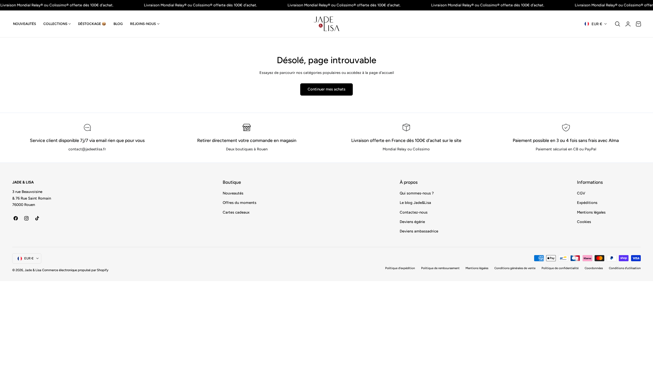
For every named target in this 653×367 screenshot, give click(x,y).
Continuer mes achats (326, 89)
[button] (617, 24)
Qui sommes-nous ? (417, 193)
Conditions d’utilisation (625, 268)
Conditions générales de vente (514, 268)
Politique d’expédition (400, 268)
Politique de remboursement (440, 268)
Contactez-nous (414, 212)
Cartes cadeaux (236, 212)
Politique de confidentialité (560, 268)
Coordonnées (594, 268)
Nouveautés (233, 193)
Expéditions (587, 203)
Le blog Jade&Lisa (415, 203)
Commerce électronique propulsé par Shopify (75, 270)
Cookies (584, 221)
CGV (581, 193)
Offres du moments (239, 203)
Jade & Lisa (32, 270)
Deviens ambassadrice (419, 231)
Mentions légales (591, 212)
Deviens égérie (412, 221)
